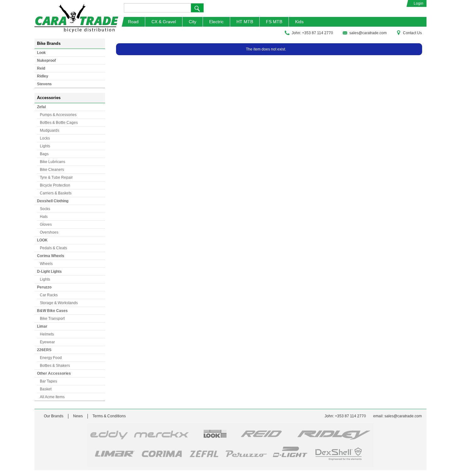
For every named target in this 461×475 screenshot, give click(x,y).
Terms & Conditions (109, 416)
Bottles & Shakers (55, 365)
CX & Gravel (163, 21)
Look (41, 52)
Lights (45, 146)
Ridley (42, 76)
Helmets (47, 334)
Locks (45, 138)
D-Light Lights (49, 271)
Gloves (46, 224)
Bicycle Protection (55, 185)
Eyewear (47, 342)
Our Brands (53, 416)
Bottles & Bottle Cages (59, 122)
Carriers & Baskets (56, 193)
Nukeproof (46, 60)
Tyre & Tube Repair (56, 177)
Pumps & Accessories (58, 115)
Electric (216, 21)
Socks (45, 209)
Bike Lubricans (52, 162)
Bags (44, 154)
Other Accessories (54, 373)
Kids (299, 21)
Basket (45, 389)
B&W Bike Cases (52, 311)
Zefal (41, 107)
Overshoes (49, 232)
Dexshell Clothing (52, 201)
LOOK (42, 240)
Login (418, 3)
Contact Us (412, 33)
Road (133, 21)
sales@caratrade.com (368, 33)
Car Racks (49, 295)
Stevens (44, 84)
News (78, 416)
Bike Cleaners (52, 169)
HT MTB (244, 21)
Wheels (46, 263)
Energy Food (51, 358)
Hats (44, 216)
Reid (41, 68)
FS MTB (274, 21)
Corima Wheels (50, 256)
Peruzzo (44, 287)
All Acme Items (52, 397)
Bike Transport (52, 318)
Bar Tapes (48, 381)
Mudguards (49, 130)
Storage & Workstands (59, 303)
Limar (42, 326)
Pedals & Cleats (53, 248)
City (192, 21)
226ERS (44, 350)
